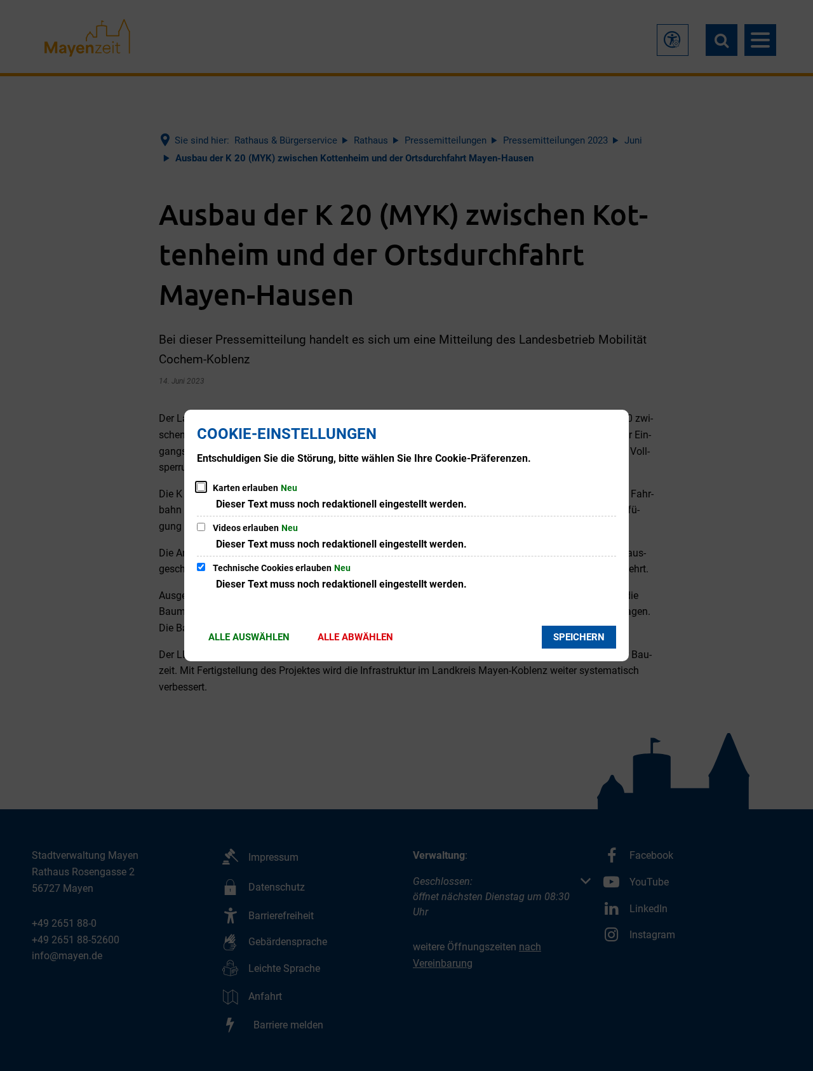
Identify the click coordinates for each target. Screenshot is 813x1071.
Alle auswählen (249, 637)
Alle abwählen (355, 637)
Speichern (579, 637)
